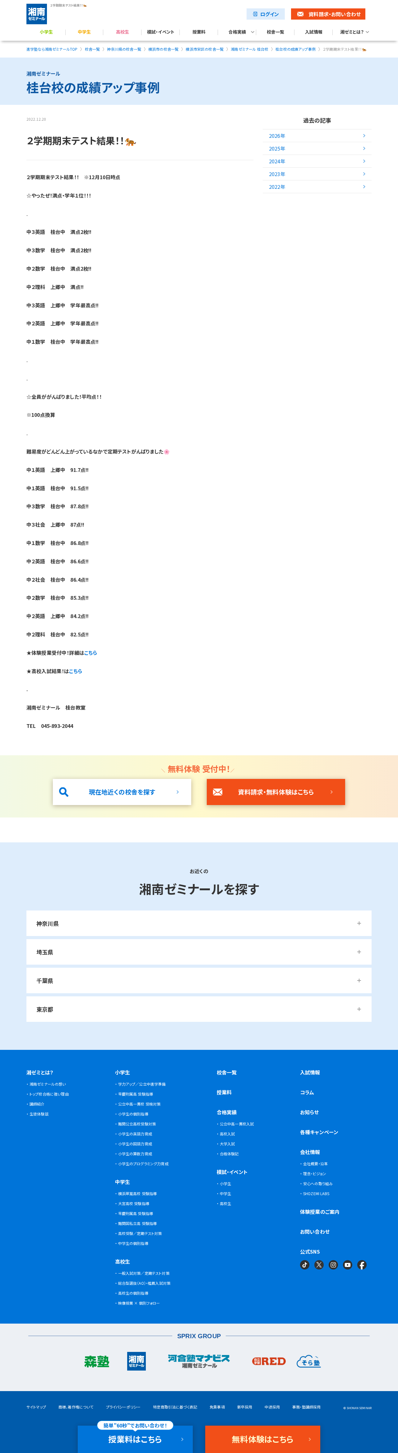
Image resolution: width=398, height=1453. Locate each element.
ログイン (269, 14)
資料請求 (334, 14)
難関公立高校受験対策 (137, 1123)
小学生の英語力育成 (135, 1133)
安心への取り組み (318, 1183)
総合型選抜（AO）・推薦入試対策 (144, 1283)
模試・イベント (160, 32)
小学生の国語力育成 (135, 1143)
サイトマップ (36, 1406)
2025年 (277, 148)
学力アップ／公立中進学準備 (142, 1084)
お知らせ (309, 1112)
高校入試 (227, 1133)
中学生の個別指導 (133, 1243)
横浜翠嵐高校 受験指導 (137, 1193)
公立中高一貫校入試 (237, 1123)
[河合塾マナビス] (199, 1363)
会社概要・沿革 (315, 1163)
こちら (75, 671)
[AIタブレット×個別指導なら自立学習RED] (269, 1363)
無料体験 (263, 1439)
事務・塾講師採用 (306, 1406)
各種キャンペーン (319, 1132)
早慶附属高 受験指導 (135, 1094)
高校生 (122, 32)
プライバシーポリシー (123, 1406)
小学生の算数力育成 (135, 1153)
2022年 (277, 186)
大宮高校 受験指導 (133, 1203)
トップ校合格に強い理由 (49, 1094)
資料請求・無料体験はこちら (276, 791)
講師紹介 (37, 1103)
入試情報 (314, 32)
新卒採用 (244, 1406)
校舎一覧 (276, 32)
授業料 (199, 32)
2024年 (277, 161)
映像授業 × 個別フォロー (139, 1303)
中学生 (84, 32)
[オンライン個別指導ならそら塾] (309, 1363)
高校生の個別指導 (133, 1293)
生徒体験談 (39, 1113)
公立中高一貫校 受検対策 (139, 1103)
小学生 (46, 32)
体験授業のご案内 (320, 1211)
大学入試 (227, 1143)
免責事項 (217, 1406)
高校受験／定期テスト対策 (140, 1233)
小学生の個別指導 (133, 1113)
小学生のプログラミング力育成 (143, 1163)
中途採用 (272, 1406)
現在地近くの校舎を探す (122, 791)
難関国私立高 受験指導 (137, 1223)
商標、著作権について (76, 1406)
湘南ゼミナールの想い (48, 1084)
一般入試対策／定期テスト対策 (143, 1273)
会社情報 (310, 1152)
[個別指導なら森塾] (96, 1363)
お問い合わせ (315, 1231)
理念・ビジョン (314, 1173)
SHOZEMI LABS (316, 1193)
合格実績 (237, 32)
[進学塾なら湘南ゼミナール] (136, 1363)
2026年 (277, 135)
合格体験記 (229, 1153)
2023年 (277, 174)
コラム (307, 1092)
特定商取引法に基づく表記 (175, 1406)
